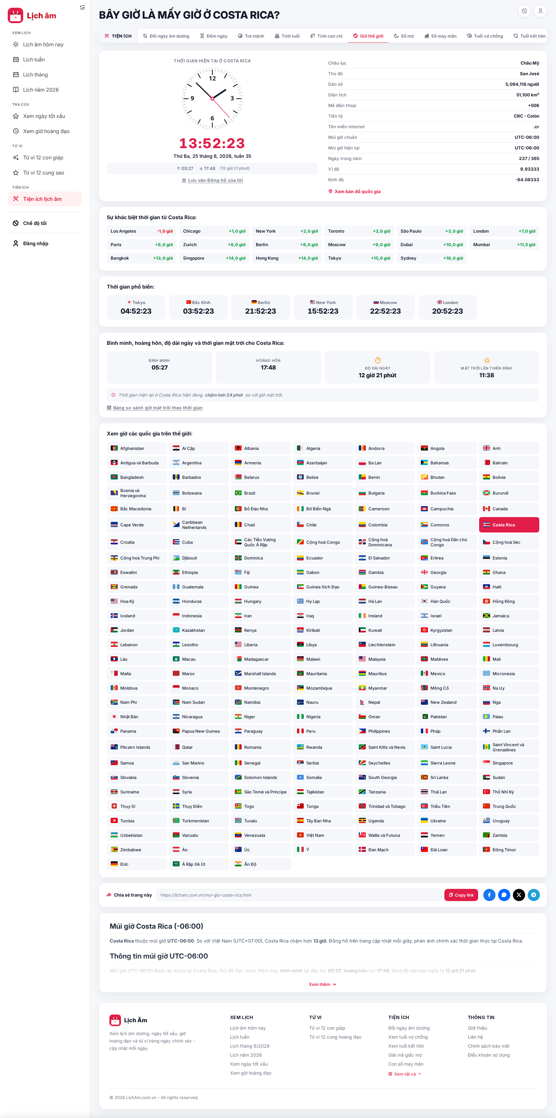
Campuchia (442, 508)
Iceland (127, 615)
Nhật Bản (129, 716)
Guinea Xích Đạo (322, 586)
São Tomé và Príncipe (265, 791)
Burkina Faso (443, 493)
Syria (187, 791)
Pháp (435, 731)
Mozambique (319, 688)
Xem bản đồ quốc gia (358, 191)
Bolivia (499, 477)
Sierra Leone (443, 762)
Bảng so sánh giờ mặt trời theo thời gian (158, 407)
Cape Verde (132, 524)
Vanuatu (190, 835)
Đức (124, 864)
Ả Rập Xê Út (193, 864)
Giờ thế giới (372, 36)
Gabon (313, 572)
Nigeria (313, 716)
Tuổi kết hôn (533, 36)
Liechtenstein (381, 644)
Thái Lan (439, 791)
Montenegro (256, 688)
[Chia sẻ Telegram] (534, 895)
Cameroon (379, 508)
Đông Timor (504, 849)
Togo (249, 806)
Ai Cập (188, 448)
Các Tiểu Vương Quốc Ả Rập (260, 542)
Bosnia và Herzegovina (133, 493)
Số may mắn (444, 36)
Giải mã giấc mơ (405, 1055)
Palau (498, 716)
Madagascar (256, 659)
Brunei (313, 493)
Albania (251, 448)
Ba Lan (375, 462)
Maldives (439, 659)
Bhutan (438, 477)
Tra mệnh (254, 36)
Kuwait (375, 630)
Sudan (499, 777)
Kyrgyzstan (441, 630)
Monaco (190, 688)
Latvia (498, 630)
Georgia (438, 572)
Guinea (251, 586)
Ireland (375, 615)
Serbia (312, 762)
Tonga (312, 806)
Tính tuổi (291, 36)
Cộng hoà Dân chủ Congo (449, 542)
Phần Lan (502, 731)
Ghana (499, 572)
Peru (311, 731)
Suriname (129, 791)
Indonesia (192, 615)
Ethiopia (190, 572)
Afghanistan (132, 448)
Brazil (249, 493)
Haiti (497, 586)
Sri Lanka (439, 777)
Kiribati (313, 630)
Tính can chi (330, 36)
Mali (497, 659)
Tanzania (377, 791)
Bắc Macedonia (135, 508)
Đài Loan (439, 849)
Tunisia (127, 820)
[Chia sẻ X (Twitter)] (519, 895)
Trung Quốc (504, 806)
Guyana (438, 586)
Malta (125, 673)
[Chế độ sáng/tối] (524, 10)
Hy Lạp (313, 601)
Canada (500, 508)
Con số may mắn (405, 1064)
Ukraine (438, 820)
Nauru (312, 702)
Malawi (313, 659)
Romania (252, 747)
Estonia (500, 557)
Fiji (247, 572)
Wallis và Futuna (384, 835)
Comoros (440, 524)
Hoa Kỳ (127, 601)
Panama (128, 731)
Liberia (250, 644)
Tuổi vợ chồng (488, 36)
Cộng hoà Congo (323, 542)
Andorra (376, 448)
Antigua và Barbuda (139, 462)
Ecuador (314, 557)
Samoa (127, 762)
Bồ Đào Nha (256, 508)
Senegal (252, 762)
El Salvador (379, 557)
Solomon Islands (260, 777)
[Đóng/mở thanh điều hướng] (82, 7)
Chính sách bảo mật (489, 1046)
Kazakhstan (193, 630)
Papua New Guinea (201, 731)
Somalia (314, 777)
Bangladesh (132, 477)
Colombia (377, 524)
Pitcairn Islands (135, 747)
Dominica (253, 557)
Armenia (252, 462)
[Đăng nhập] (540, 10)
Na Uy (499, 688)
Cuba (187, 542)
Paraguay (253, 731)
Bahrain (500, 462)
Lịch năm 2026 (246, 1055)
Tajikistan (315, 791)
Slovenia (190, 777)
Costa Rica (504, 524)
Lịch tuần (239, 1037)
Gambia (376, 572)
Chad (249, 524)
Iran (248, 615)
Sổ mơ (407, 36)
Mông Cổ (440, 688)
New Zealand (444, 702)
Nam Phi (128, 702)
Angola (437, 448)
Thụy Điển (192, 806)
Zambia (500, 835)
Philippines (379, 731)
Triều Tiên (440, 806)
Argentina (191, 462)
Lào (123, 659)
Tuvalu (250, 820)
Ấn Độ (250, 864)
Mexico (438, 673)
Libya (311, 644)
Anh (497, 448)
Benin (374, 477)
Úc (247, 849)
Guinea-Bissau (383, 586)
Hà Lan (375, 601)
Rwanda (314, 747)
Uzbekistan (131, 835)
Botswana (192, 493)
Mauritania (316, 673)
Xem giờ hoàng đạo (250, 1073)
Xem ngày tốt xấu (249, 1064)
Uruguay (501, 820)
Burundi (500, 493)
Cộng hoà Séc (507, 542)
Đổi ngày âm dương (169, 36)
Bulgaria (376, 493)
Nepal (374, 702)
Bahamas (440, 462)
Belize (312, 477)
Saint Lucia (441, 747)
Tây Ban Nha (318, 820)
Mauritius (377, 673)
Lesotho (190, 644)
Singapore (503, 762)
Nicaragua (192, 716)
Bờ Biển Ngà (318, 508)
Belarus (251, 477)
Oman (374, 716)
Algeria (313, 448)
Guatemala (192, 586)
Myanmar (377, 688)
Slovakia (128, 777)
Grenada (128, 586)
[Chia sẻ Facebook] (489, 895)
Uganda (376, 820)
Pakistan (439, 716)
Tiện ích (122, 36)
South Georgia (382, 777)
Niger (249, 716)
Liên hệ (475, 1037)
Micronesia (504, 673)
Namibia (252, 702)
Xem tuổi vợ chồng (408, 1037)
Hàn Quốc (440, 601)
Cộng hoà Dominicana (380, 542)
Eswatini (128, 572)
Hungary (252, 601)
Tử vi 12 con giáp (327, 1028)
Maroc (188, 673)
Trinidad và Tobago (386, 806)
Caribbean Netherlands (194, 525)
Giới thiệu (477, 1028)
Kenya (250, 630)
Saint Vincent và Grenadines (508, 747)
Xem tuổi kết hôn (406, 1046)
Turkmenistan (195, 820)
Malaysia (376, 659)
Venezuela (254, 835)
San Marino (193, 762)
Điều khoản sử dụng (489, 1055)
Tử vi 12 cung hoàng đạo (335, 1037)
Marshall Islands (260, 673)
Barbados (191, 477)
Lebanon (129, 644)
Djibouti (189, 557)
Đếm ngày (217, 36)
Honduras (192, 601)
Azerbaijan (316, 462)
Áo (185, 849)
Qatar (187, 747)
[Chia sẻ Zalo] (504, 895)
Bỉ (184, 508)
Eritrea (437, 557)
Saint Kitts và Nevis (386, 747)
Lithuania (439, 644)
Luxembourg (505, 644)
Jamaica (501, 615)
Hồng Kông (504, 601)
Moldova (128, 688)
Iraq (310, 615)
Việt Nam (315, 835)
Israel (436, 615)
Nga (497, 702)
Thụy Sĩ (127, 806)
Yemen (438, 835)
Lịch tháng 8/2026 (250, 1046)
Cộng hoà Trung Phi (139, 557)
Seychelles (379, 762)
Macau (189, 659)
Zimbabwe (130, 849)
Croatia (127, 542)
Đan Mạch (378, 849)
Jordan (127, 630)
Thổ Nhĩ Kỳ (503, 791)
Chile (311, 524)
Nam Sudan (193, 702)
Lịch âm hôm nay (248, 1028)
